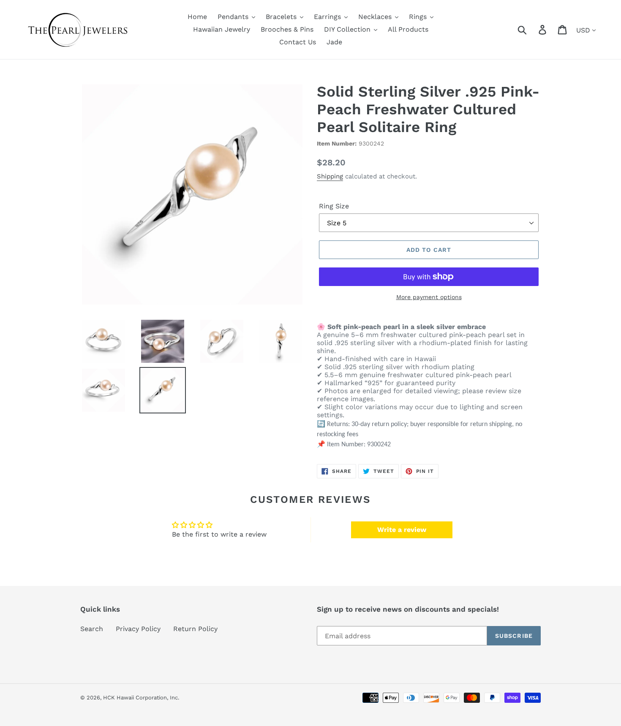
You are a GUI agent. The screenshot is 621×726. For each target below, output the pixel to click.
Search (91, 629)
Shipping (330, 176)
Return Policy (195, 629)
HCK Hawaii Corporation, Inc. (141, 697)
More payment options (429, 297)
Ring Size (334, 206)
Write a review (401, 530)
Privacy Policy (138, 629)
